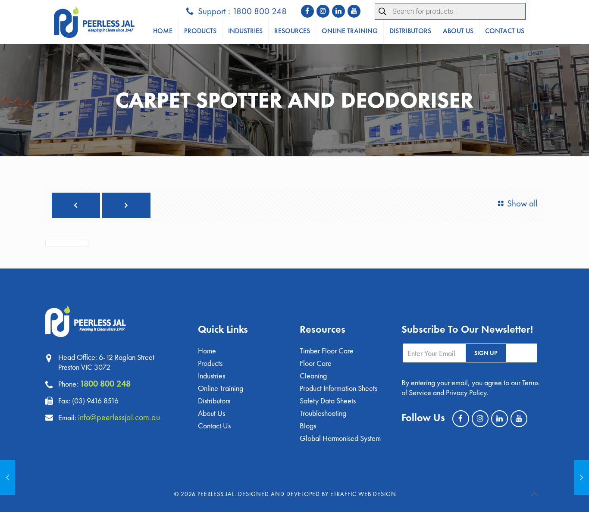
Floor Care (316, 363)
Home (207, 351)
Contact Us (214, 426)
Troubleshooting (323, 413)
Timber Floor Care (327, 351)
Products (210, 363)
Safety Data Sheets (328, 401)
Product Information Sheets (338, 388)
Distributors (214, 401)
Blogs (308, 426)
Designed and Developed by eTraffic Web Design (317, 494)
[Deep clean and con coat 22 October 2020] (581, 477)
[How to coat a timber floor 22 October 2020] (7, 477)
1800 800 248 (105, 383)
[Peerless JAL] (94, 22)
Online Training (220, 388)
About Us (211, 413)
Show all (522, 203)
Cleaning (313, 376)
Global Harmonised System (340, 438)
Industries (211, 376)
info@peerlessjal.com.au (119, 417)
